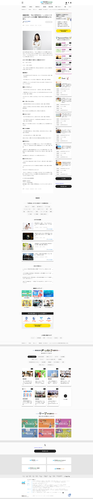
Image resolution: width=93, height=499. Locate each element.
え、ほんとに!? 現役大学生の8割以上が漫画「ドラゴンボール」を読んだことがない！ (37, 270)
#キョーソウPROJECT (32, 356)
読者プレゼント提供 (41, 476)
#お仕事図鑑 (62, 356)
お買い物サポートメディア (59, 486)
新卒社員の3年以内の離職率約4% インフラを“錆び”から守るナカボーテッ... (66, 65)
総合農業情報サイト (56, 485)
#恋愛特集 (59, 359)
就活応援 (44, 6)
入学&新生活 (24, 6)
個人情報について (30, 476)
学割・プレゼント (58, 6)
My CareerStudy (43, 486)
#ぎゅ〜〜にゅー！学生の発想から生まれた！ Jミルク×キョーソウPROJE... (40, 382)
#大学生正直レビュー (50, 364)
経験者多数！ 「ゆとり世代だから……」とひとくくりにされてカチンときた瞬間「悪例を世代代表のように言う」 (54, 9)
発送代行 (45, 492)
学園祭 (51, 211)
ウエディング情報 (46, 485)
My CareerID (47, 486)
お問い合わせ (33, 476)
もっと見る (63, 178)
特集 (65, 6)
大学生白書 (27, 25)
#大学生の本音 (45, 227)
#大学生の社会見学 (41, 356)
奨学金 (37, 211)
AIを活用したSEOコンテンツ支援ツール (37, 487)
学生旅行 (33, 206)
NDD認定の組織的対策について (59, 476)
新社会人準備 (51, 6)
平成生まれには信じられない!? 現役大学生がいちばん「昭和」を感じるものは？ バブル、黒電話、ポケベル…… (43, 234)
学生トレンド (35, 9)
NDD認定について (54, 476)
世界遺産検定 (51, 485)
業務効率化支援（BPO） (40, 492)
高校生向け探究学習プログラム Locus (42, 483)
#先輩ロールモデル (34, 359)
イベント (70, 6)
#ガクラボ (56, 356)
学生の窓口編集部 (27, 21)
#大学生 (41, 227)
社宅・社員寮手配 (55, 492)
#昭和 (44, 237)
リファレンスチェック (60, 492)
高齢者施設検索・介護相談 (46, 487)
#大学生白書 (36, 227)
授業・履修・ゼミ (40, 206)
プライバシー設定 (50, 476)
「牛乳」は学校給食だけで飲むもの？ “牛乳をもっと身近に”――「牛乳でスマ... (53, 382)
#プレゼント (42, 359)
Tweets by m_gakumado (59, 183)
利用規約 (27, 476)
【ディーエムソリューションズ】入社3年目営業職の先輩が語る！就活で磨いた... (66, 58)
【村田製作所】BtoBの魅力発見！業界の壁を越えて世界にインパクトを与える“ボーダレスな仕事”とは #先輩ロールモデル (66, 164)
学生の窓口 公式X (64, 186)
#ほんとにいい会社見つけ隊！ (51, 359)
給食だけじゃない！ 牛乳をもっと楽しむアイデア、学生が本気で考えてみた (65, 382)
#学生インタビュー (42, 364)
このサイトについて (24, 476)
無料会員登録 (37, 325)
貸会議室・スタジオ (49, 492)
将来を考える (38, 6)
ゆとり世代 (39, 25)
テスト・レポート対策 (43, 211)
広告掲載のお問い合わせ (46, 476)
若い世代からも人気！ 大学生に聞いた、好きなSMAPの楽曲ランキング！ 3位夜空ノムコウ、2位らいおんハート (37, 278)
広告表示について (36, 476)
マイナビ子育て (61, 485)
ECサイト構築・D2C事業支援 (36, 486)
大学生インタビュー (30, 211)
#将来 (40, 246)
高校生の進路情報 (35, 483)
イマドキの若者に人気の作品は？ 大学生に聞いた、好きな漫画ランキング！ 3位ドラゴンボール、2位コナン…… (37, 274)
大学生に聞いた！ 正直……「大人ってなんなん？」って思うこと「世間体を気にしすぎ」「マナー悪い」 (43, 224)
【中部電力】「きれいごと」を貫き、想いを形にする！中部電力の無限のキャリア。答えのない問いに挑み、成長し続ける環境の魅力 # (66, 100)
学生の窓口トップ (24, 9)
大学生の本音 (32, 25)
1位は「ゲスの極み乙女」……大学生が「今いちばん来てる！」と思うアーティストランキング (37, 282)
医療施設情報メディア (52, 486)
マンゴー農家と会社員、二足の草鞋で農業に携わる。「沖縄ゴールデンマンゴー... (66, 45)
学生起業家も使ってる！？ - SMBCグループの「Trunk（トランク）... (66, 71)
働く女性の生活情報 (35, 485)
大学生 (36, 25)
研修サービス (34, 492)
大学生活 (30, 6)
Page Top (67, 476)
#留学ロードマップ (49, 356)
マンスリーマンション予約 (66, 486)
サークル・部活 (47, 206)
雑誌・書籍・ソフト (40, 485)
